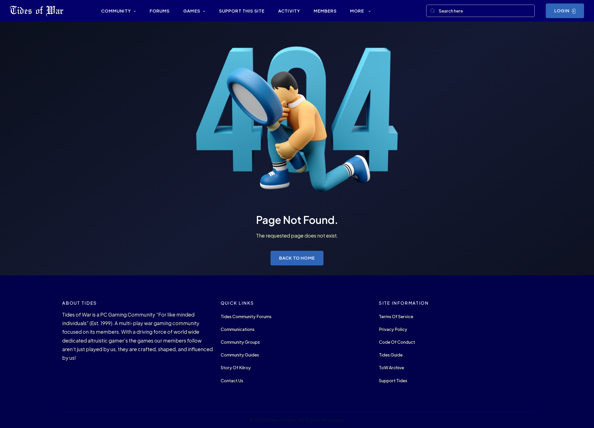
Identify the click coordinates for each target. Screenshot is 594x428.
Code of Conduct (397, 342)
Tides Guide (391, 354)
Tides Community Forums (246, 316)
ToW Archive (391, 367)
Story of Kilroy (236, 367)
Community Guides (240, 354)
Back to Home (297, 258)
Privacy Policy (393, 329)
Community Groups (240, 342)
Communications (238, 329)
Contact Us (232, 380)
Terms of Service (396, 316)
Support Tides (393, 380)
